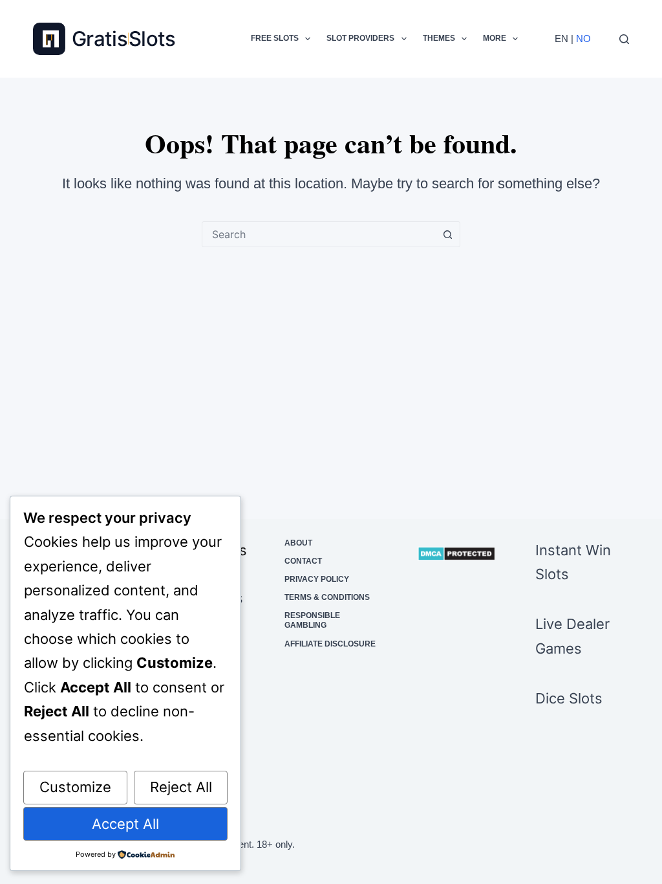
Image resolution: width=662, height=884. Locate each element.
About (298, 542)
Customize (75, 787)
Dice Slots (569, 698)
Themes (439, 38)
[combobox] (318, 234)
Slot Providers (360, 38)
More (494, 38)
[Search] (624, 39)
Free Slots (275, 38)
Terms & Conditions (327, 597)
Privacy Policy (316, 579)
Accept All (125, 823)
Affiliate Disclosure (330, 643)
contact (303, 561)
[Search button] (447, 234)
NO (583, 38)
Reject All (181, 787)
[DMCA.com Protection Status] (456, 554)
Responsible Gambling (312, 620)
